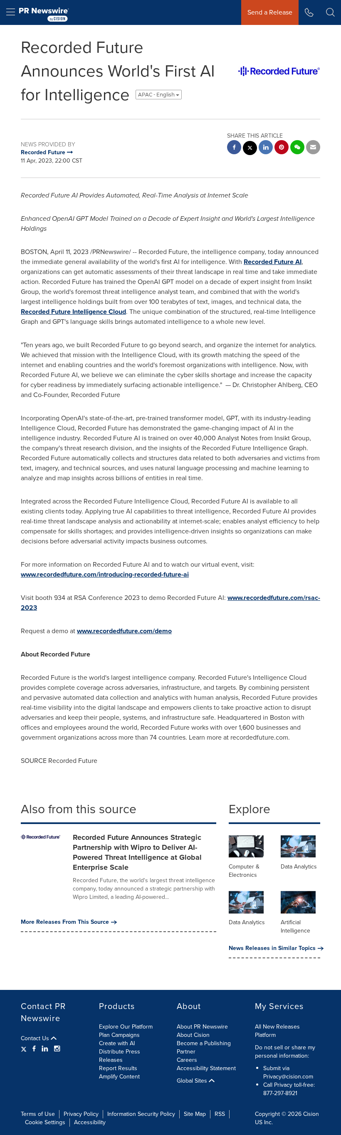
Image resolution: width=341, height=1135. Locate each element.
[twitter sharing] (250, 149)
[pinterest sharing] (281, 148)
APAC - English (157, 94)
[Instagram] (57, 1049)
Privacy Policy (81, 1114)
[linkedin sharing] (266, 148)
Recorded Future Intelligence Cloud (73, 311)
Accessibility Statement (206, 1068)
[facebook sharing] (234, 148)
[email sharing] (313, 148)
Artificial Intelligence (295, 926)
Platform (265, 1035)
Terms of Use (38, 1114)
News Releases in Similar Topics (272, 948)
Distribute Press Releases (119, 1055)
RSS (220, 1114)
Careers (187, 1060)
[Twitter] (25, 1049)
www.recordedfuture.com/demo (124, 631)
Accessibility (90, 1122)
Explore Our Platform (126, 1026)
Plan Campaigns (119, 1035)
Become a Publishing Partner (204, 1047)
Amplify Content (119, 1076)
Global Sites (193, 1081)
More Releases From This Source (65, 922)
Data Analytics (299, 866)
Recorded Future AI (272, 261)
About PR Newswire (202, 1026)
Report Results (118, 1068)
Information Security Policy (141, 1114)
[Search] (330, 12)
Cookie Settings (45, 1122)
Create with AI (117, 1043)
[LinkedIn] (45, 1049)
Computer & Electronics (244, 870)
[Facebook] (34, 1049)
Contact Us (36, 1038)
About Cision (193, 1035)
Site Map (195, 1114)
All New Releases (277, 1026)
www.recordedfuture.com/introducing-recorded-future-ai (105, 574)
